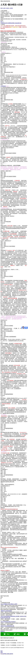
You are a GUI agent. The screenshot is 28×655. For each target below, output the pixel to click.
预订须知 (15, 23)
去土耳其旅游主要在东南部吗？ (8, 621)
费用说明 (11, 23)
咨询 (2, 652)
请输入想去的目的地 (5, 1)
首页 (2, 8)
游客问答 (19, 23)
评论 (2, 597)
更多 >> (2, 21)
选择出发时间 (8, 653)
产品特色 (3, 23)
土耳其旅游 (3, 86)
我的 (2, 651)
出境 (4, 8)
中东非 (7, 8)
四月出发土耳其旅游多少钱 (7, 625)
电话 (2, 653)
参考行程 (7, 23)
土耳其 (11, 8)
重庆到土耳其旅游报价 (6, 610)
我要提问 (3, 631)
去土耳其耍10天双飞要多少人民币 (9, 604)
